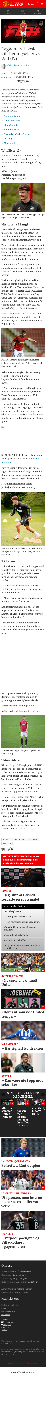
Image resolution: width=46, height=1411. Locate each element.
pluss (5, 840)
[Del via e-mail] (27, 81)
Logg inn (32, 4)
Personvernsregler (15, 1363)
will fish (32, 840)
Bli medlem (7, 13)
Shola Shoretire (12, 125)
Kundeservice (6, 1308)
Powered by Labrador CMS (23, 1372)
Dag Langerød (24, 1271)
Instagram (7, 1325)
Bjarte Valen (33, 1282)
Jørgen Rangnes (20, 1279)
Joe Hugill (9, 138)
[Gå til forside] (13, 4)
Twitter (5, 1320)
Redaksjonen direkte (9, 1312)
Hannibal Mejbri (12, 129)
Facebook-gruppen (10, 1322)
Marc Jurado (10, 143)
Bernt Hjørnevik (19, 1275)
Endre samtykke (32, 1363)
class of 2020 (18, 840)
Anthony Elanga (12, 116)
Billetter (22, 13)
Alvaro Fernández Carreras (17, 134)
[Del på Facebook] (19, 81)
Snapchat (5, 1327)
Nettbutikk (37, 13)
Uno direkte (5, 1315)
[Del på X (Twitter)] (23, 81)
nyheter (7, 843)
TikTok (4, 1330)
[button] (3, 1094)
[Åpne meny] (42, 4)
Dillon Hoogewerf (13, 120)
